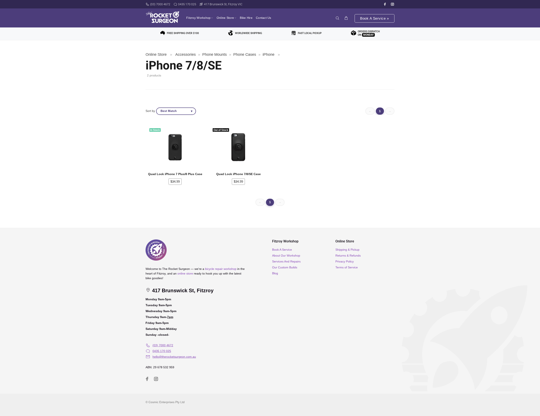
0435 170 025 (187, 4)
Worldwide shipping (248, 33)
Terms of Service (346, 267)
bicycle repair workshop (220, 269)
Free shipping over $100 (183, 33)
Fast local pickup (310, 33)
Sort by (150, 111)
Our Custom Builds (284, 267)
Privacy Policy (344, 261)
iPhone (268, 54)
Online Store (156, 54)
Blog (275, 273)
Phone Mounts (214, 54)
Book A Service (282, 249)
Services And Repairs (286, 261)
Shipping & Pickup (347, 249)
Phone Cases (244, 54)
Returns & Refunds (348, 255)
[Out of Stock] (238, 147)
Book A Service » (374, 18)
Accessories (185, 54)
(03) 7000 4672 (160, 4)
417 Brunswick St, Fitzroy (182, 290)
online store (185, 273)
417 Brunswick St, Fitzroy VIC (223, 4)
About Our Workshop (286, 255)
